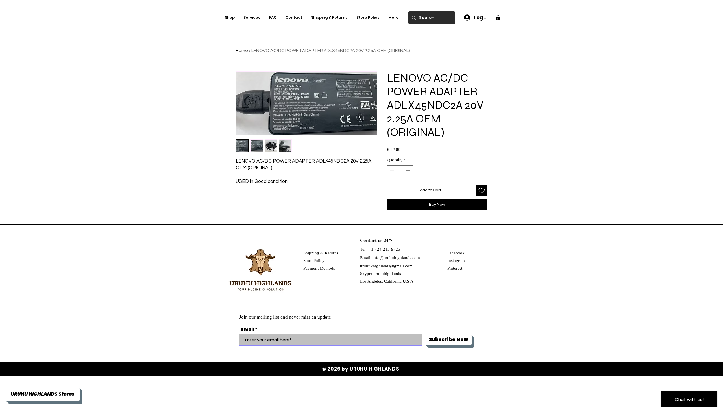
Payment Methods (319, 268)
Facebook (456, 253)
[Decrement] (391, 171)
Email (247, 329)
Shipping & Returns (320, 253)
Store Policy (314, 260)
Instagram (456, 260)
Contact (368, 240)
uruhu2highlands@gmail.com (386, 266)
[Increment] (408, 171)
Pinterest (454, 268)
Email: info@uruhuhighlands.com (390, 258)
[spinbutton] (400, 171)
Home (242, 50)
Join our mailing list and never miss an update (285, 317)
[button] (498, 17)
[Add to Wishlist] (481, 190)
